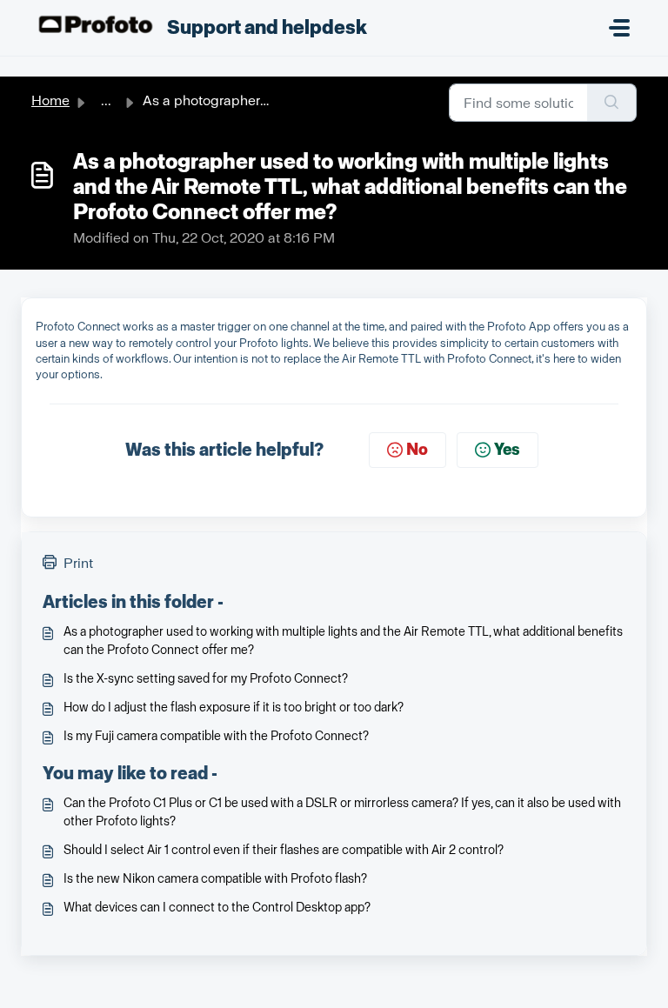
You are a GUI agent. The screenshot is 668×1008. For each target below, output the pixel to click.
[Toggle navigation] (619, 27)
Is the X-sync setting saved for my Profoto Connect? (205, 678)
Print (78, 563)
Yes (507, 449)
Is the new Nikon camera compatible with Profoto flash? (215, 878)
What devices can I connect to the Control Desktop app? (217, 907)
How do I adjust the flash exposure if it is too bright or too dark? (233, 707)
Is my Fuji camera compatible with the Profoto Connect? (216, 736)
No (417, 449)
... (106, 100)
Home (50, 100)
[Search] (612, 102)
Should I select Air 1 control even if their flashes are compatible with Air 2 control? (283, 850)
